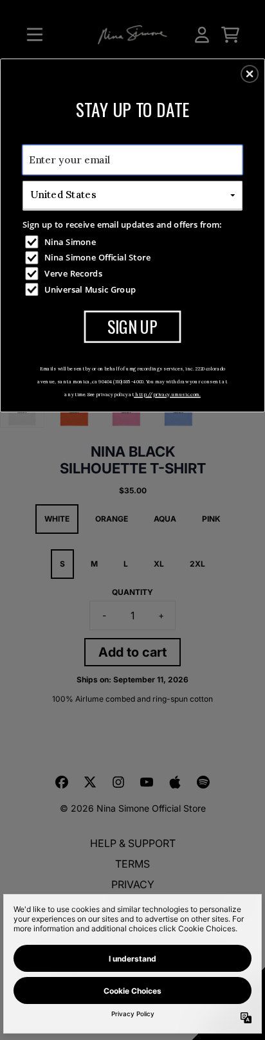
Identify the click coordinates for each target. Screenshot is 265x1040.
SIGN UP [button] (132, 326)
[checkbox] (133, 241)
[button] (249, 74)
